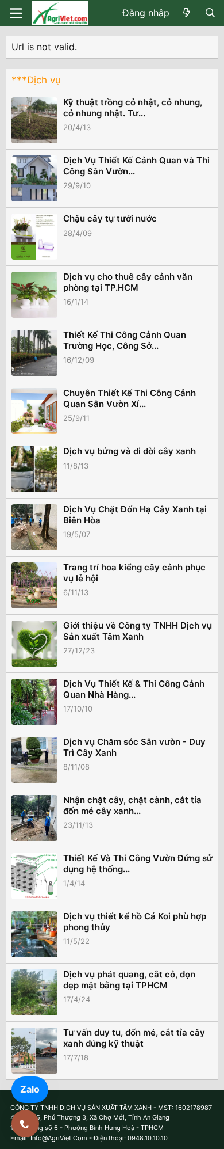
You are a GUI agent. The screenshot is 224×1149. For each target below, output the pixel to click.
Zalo (30, 1089)
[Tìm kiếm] (210, 13)
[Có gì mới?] (187, 13)
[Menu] (15, 13)
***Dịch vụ (36, 80)
